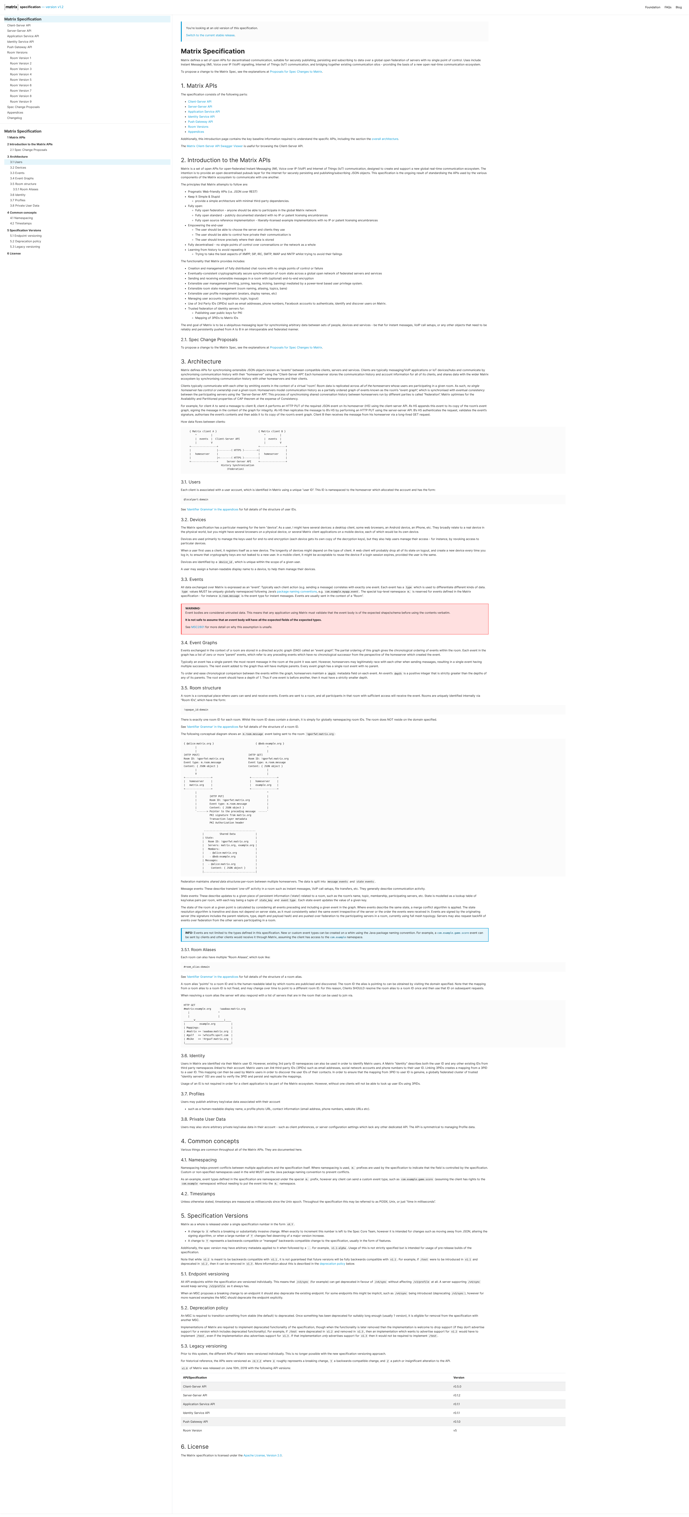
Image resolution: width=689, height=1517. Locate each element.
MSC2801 (197, 627)
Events (19, 173)
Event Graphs (24, 178)
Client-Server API (19, 25)
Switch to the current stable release (210, 35)
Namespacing (23, 218)
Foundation (652, 7)
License (15, 253)
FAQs (668, 7)
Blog (679, 7)
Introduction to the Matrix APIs (31, 144)
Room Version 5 (21, 80)
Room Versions (17, 52)
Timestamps (23, 223)
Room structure (25, 184)
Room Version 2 (21, 63)
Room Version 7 (20, 90)
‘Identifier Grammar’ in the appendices (212, 509)
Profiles (20, 200)
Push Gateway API (19, 47)
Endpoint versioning (28, 235)
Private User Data (27, 205)
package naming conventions (297, 591)
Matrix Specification (22, 19)
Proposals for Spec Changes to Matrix (296, 71)
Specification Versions (25, 230)
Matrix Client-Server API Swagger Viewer (215, 146)
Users (18, 162)
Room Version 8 (21, 96)
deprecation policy (332, 1263)
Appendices (15, 112)
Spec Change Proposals (23, 107)
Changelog (14, 118)
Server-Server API (19, 30)
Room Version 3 (21, 69)
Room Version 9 (21, 101)
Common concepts (23, 212)
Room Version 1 (20, 58)
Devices (20, 167)
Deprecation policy (28, 241)
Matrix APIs (17, 137)
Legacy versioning (27, 246)
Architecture (19, 156)
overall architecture (385, 139)
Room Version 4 (21, 74)
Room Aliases (29, 189)
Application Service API (23, 36)
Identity (20, 195)
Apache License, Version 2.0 (262, 1455)
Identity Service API (20, 41)
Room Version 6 (21, 85)
